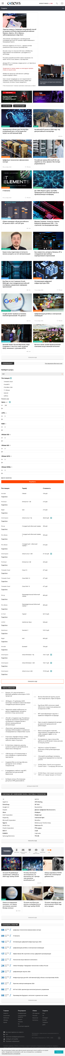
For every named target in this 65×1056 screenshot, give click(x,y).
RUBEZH (5, 833)
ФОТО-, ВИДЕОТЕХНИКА (36, 853)
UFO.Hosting (38, 802)
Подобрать (32, 481)
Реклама (34, 1015)
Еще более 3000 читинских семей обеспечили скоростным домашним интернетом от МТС (49, 706)
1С (3, 799)
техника (7, 851)
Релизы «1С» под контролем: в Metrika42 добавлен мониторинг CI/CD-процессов (18, 694)
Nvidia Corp (6, 825)
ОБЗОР (41, 65)
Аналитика (6, 1015)
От (2, 405)
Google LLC (6, 807)
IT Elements (16, 936)
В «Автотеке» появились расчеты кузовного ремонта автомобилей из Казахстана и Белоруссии (17, 746)
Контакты (35, 1020)
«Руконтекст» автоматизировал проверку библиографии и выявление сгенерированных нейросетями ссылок (18, 729)
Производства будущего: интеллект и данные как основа (30, 995)
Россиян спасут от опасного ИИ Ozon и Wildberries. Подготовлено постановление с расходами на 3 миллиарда (18, 52)
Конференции (22, 1013)
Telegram (45, 1022)
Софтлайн (38, 833)
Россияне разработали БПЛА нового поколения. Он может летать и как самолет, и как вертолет (18, 58)
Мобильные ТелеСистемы (43, 823)
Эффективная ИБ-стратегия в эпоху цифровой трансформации (32, 953)
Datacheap (6, 804)
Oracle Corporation (8, 828)
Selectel (6, 393)
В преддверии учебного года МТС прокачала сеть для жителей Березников (16, 772)
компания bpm (39, 817)
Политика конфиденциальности (15, 1036)
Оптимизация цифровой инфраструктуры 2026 (27, 942)
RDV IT (5, 831)
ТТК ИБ (37, 836)
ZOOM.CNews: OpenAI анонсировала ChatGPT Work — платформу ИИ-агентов (50, 765)
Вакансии (35, 1018)
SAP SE (37, 799)
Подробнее (4, 496)
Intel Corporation (8, 815)
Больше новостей (32, 786)
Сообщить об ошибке (12, 1039)
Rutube (44, 1020)
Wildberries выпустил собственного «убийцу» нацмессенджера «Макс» (16, 74)
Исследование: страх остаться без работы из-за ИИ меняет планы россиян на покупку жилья (50, 740)
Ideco (4, 812)
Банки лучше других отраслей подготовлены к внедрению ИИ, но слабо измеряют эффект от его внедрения (49, 733)
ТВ (29, 852)
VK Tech (37, 804)
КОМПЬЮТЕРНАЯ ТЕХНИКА (23, 853)
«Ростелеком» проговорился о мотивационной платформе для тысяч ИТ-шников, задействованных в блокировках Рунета (18, 40)
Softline (6, 396)
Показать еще (32, 357)
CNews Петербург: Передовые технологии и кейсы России (30, 965)
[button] (56, 3)
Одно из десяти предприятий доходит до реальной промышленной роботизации (50, 723)
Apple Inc (5, 802)
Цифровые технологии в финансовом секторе (27, 930)
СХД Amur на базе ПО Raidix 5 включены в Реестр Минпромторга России (49, 749)
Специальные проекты (22, 1016)
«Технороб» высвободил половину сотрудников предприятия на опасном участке (50, 757)
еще (49, 852)
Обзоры (5, 1020)
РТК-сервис (38, 828)
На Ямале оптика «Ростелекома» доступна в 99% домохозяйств (15, 780)
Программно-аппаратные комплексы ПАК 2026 (51, 82)
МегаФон (37, 820)
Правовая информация (12, 1041)
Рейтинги (6, 1018)
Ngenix (5, 823)
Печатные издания (23, 1026)
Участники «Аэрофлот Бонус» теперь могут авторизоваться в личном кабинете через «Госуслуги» (17, 738)
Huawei (5, 810)
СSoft (36, 831)
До (2, 408)
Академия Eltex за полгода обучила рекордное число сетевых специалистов (16, 763)
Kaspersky (6, 817)
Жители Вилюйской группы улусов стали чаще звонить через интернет (49, 697)
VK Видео (45, 1018)
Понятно (58, 1052)
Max (43, 1013)
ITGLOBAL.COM (8, 387)
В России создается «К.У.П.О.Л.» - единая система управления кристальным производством (17, 46)
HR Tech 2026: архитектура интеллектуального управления (31, 989)
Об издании (35, 1013)
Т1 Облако (7, 390)
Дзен (43, 1024)
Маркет (20, 1019)
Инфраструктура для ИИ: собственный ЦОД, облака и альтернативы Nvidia (36, 977)
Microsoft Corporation (9, 820)
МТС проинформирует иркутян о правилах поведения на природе (48, 714)
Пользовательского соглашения (11, 1053)
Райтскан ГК (39, 825)
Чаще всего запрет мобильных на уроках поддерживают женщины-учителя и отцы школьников (16, 711)
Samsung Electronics (9, 836)
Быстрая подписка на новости (14, 1032)
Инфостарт (38, 815)
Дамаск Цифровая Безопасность (45, 810)
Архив (5, 1022)
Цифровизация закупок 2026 (21, 971)
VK (43, 1015)
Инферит (38, 812)
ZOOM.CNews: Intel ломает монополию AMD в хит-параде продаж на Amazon (50, 774)
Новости (5, 1013)
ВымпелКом (38, 807)
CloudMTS (7, 384)
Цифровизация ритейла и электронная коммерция (28, 948)
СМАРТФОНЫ (16, 852)
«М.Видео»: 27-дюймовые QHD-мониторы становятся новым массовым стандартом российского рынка (18, 702)
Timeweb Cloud (8, 381)
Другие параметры (6, 477)
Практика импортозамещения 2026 (23, 983)
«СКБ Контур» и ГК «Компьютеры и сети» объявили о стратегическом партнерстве (16, 755)
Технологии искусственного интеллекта (25, 959)
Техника (20, 1021)
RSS (7, 1034)
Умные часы (42, 852)
